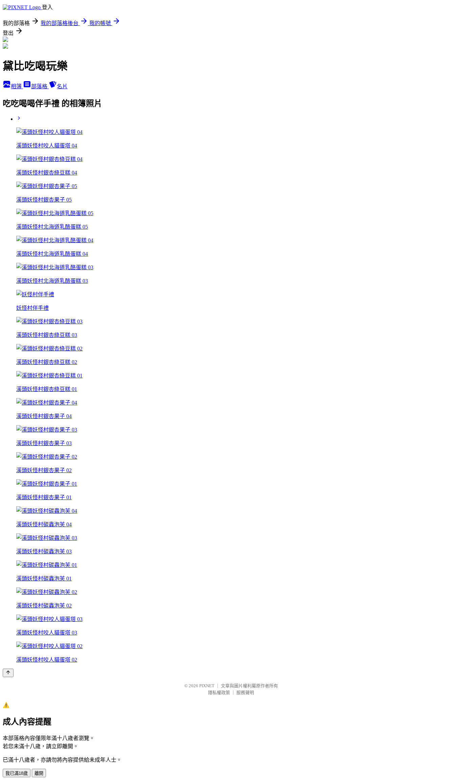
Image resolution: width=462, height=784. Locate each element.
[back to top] (8, 673)
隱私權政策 (219, 692)
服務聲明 (245, 692)
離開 (38, 773)
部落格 (40, 86)
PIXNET (206, 685)
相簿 (17, 86)
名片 (62, 86)
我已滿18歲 (16, 773)
